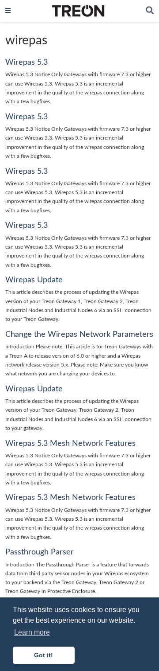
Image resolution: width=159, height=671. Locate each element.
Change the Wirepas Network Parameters (79, 334)
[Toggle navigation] (8, 11)
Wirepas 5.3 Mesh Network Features (70, 443)
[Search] (150, 11)
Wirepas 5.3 (26, 62)
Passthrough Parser (39, 552)
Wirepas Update (34, 280)
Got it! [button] (43, 655)
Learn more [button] (32, 632)
